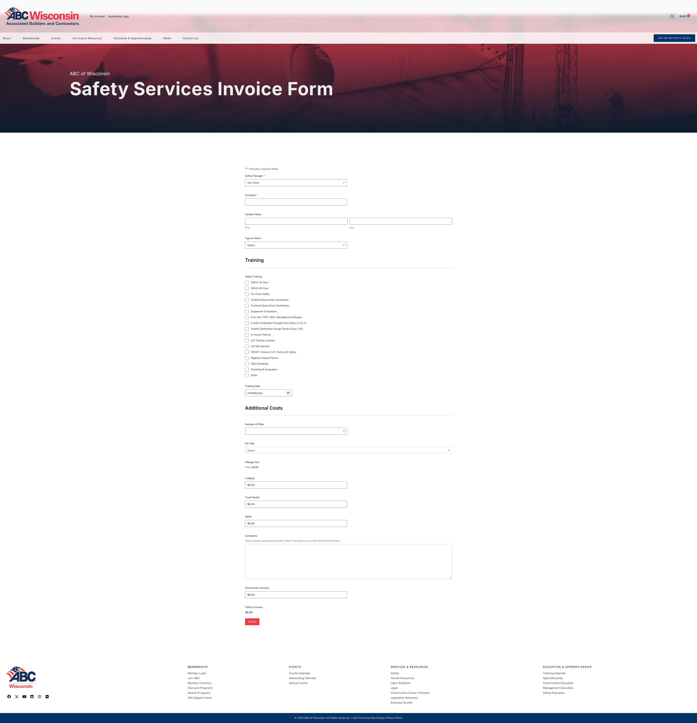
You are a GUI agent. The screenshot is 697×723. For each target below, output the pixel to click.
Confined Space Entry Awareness (270, 300)
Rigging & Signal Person (264, 358)
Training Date (252, 386)
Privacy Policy (394, 718)
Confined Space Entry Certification (270, 305)
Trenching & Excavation (264, 369)
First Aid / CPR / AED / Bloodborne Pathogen (276, 317)
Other (254, 375)
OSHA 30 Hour (259, 288)
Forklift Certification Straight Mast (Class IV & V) (278, 323)
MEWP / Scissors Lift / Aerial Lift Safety (273, 352)
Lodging (249, 478)
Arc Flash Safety (260, 294)
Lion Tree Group (361, 718)
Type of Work (253, 238)
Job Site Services (260, 346)
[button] (672, 16)
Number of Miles (254, 424)
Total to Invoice (254, 607)
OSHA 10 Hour (259, 282)
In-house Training (261, 334)
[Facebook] (9, 696)
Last (352, 227)
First (247, 227)
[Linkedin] (32, 696)
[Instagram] (39, 696)
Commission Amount (257, 588)
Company (251, 195)
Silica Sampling (259, 363)
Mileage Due (252, 462)
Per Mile (249, 443)
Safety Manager (255, 176)
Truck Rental (252, 497)
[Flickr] (47, 696)
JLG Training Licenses (263, 340)
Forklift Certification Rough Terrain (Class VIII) (277, 329)
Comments (251, 536)
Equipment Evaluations (264, 311)
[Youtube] (24, 696)
